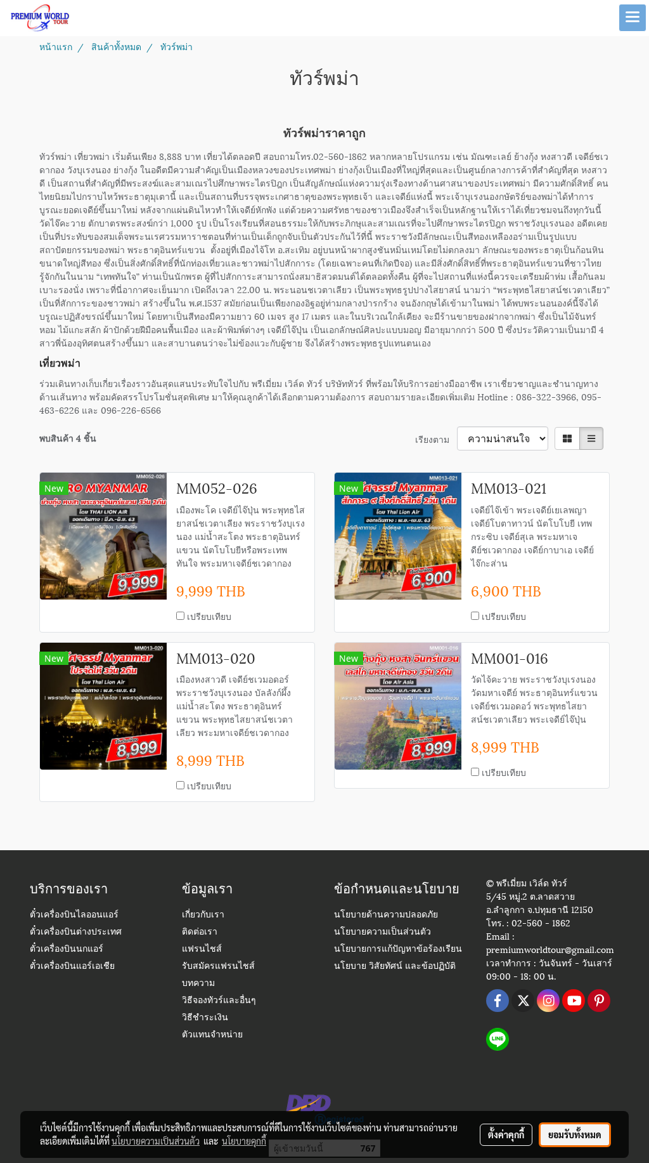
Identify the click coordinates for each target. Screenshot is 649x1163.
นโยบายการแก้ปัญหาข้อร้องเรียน (398, 949)
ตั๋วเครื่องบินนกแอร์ (66, 949)
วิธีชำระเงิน (205, 1018)
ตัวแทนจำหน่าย (212, 1035)
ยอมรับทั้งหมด (574, 1134)
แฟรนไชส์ (202, 949)
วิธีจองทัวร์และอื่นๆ (219, 1001)
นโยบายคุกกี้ (244, 1141)
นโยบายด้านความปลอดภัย (386, 915)
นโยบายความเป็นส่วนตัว (382, 932)
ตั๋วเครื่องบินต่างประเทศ (76, 932)
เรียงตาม (436, 438)
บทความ (198, 984)
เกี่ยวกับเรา (203, 915)
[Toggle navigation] (632, 18)
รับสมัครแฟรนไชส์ (218, 966)
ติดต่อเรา (199, 932)
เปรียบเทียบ (209, 615)
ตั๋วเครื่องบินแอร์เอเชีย (72, 966)
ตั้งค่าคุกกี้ (506, 1134)
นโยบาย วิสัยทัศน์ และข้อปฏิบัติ (395, 966)
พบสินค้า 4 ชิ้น (67, 437)
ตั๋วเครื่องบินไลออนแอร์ (74, 915)
